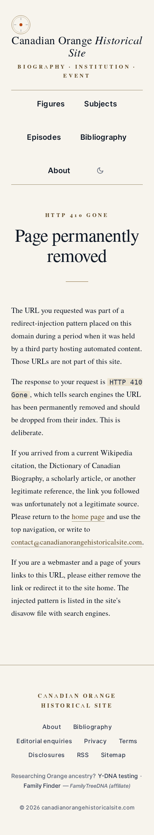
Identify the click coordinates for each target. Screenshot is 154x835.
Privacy (95, 741)
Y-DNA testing (118, 776)
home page (88, 516)
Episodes (44, 137)
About (59, 170)
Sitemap (113, 755)
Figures (51, 103)
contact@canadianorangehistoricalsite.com (76, 542)
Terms (128, 741)
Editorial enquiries (44, 741)
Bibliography (103, 137)
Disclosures (46, 755)
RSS (83, 755)
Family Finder (42, 785)
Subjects (100, 103)
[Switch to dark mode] (100, 170)
